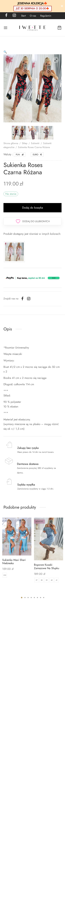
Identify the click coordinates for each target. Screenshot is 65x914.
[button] (5, 52)
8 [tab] (43, 597)
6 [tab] (37, 597)
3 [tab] (28, 597)
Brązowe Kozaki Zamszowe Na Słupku (46, 566)
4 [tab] (31, 597)
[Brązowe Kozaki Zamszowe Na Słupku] (48, 539)
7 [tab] (40, 597)
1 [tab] (21, 597)
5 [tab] (34, 597)
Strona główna (10, 143)
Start (23, 15)
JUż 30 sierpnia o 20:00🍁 (32, 8)
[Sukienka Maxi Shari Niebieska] (16, 537)
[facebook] (6, 15)
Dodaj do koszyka (32, 208)
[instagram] (14, 15)
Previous (10, 94)
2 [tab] (24, 597)
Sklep (24, 143)
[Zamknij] (62, 6)
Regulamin (45, 15)
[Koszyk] (59, 28)
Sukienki (35, 143)
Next (54, 94)
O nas (33, 15)
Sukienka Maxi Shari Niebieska (14, 561)
